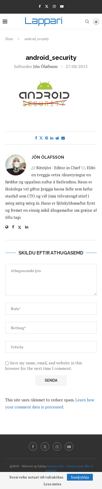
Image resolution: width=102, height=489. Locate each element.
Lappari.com (55, 466)
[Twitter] (46, 6)
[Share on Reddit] (57, 137)
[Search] (87, 21)
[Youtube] (62, 6)
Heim (9, 38)
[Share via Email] (63, 137)
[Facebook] (40, 6)
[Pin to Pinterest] (46, 137)
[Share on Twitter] (41, 137)
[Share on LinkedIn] (51, 137)
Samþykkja (80, 477)
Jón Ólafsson (45, 66)
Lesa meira (52, 484)
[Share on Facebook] (36, 137)
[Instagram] (54, 6)
